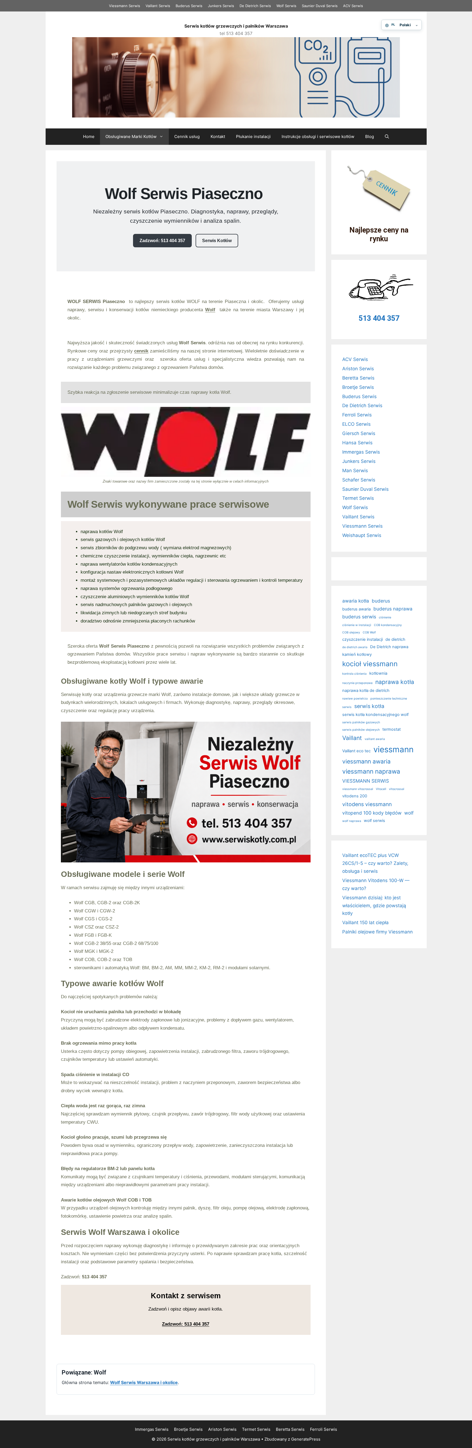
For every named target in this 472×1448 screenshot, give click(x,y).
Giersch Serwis (358, 433)
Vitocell (381, 789)
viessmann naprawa (371, 771)
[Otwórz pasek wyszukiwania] (386, 136)
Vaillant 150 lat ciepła (365, 922)
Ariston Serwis (358, 368)
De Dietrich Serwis (255, 6)
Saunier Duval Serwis (320, 6)
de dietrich (395, 639)
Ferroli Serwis (357, 415)
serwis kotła (369, 706)
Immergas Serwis (361, 452)
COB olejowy (351, 632)
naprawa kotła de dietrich (366, 690)
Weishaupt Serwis (361, 535)
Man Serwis (355, 470)
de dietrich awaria (354, 647)
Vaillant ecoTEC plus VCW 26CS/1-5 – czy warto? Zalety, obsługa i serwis (375, 863)
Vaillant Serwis (158, 6)
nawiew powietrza (355, 698)
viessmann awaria (366, 761)
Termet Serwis (358, 498)
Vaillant (352, 737)
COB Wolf (369, 632)
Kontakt (218, 136)
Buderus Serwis (189, 6)
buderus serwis (359, 616)
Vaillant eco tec (356, 750)
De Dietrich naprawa (389, 646)
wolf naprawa (351, 821)
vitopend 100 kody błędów (372, 813)
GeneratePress (305, 1439)
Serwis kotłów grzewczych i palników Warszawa (236, 26)
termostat (391, 729)
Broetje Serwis (358, 387)
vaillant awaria (375, 739)
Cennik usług (187, 136)
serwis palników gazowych (361, 722)
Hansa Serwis (357, 442)
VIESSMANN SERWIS (365, 781)
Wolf (210, 309)
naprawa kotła (394, 681)
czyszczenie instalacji (362, 639)
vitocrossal (396, 789)
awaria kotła (355, 601)
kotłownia (378, 673)
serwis (347, 707)
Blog (369, 136)
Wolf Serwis (286, 6)
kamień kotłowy (357, 654)
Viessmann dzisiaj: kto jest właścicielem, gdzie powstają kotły (374, 905)
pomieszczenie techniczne (388, 698)
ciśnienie (385, 617)
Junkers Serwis (221, 6)
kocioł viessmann (370, 664)
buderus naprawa (392, 609)
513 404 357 (379, 318)
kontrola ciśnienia (354, 673)
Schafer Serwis (358, 480)
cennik (141, 351)
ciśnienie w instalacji (356, 625)
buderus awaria (356, 609)
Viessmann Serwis (124, 6)
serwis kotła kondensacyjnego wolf (375, 714)
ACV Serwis (353, 6)
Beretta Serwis (358, 378)
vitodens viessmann (367, 804)
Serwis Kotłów (217, 240)
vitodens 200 (354, 796)
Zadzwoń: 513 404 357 (162, 240)
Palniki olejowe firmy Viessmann (377, 932)
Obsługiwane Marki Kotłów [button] (131, 136)
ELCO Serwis (356, 424)
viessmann (393, 749)
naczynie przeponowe (357, 683)
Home (89, 136)
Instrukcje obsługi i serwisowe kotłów (318, 136)
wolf (409, 813)
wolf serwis (374, 820)
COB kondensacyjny (388, 625)
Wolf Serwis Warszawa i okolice (144, 1382)
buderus (381, 601)
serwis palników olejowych (361, 730)
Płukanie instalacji (253, 136)
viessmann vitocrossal (357, 789)
